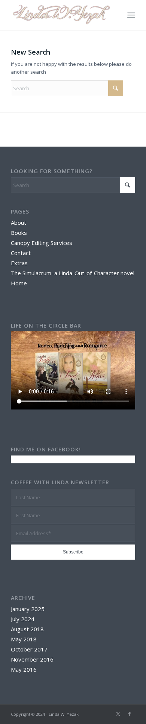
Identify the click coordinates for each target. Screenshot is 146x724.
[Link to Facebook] (129, 714)
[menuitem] (131, 15)
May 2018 (24, 639)
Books (19, 232)
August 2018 (27, 629)
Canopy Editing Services (41, 242)
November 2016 (32, 659)
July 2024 (22, 619)
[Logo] (60, 15)
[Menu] (131, 15)
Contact (21, 253)
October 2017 (29, 649)
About (18, 222)
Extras (19, 263)
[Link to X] (118, 714)
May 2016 (24, 669)
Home (19, 283)
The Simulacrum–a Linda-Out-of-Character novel (72, 273)
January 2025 (28, 609)
